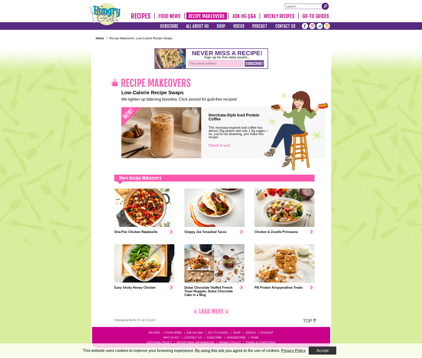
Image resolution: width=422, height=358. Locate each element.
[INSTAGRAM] (327, 25)
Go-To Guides (315, 16)
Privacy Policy (230, 342)
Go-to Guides (218, 332)
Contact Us (285, 26)
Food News (169, 16)
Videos (239, 26)
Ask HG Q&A (244, 16)
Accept (322, 350)
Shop (221, 26)
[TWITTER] (319, 25)
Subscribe (169, 26)
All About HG (197, 26)
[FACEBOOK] (305, 25)
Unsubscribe (236, 337)
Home (255, 337)
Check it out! (219, 145)
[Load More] (211, 313)
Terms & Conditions (260, 342)
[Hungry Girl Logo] (105, 14)
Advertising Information (195, 342)
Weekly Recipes (279, 16)
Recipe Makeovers (207, 16)
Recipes (141, 16)
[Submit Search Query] (325, 6)
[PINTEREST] (312, 25)
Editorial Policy (159, 342)
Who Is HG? (171, 337)
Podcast (259, 26)
